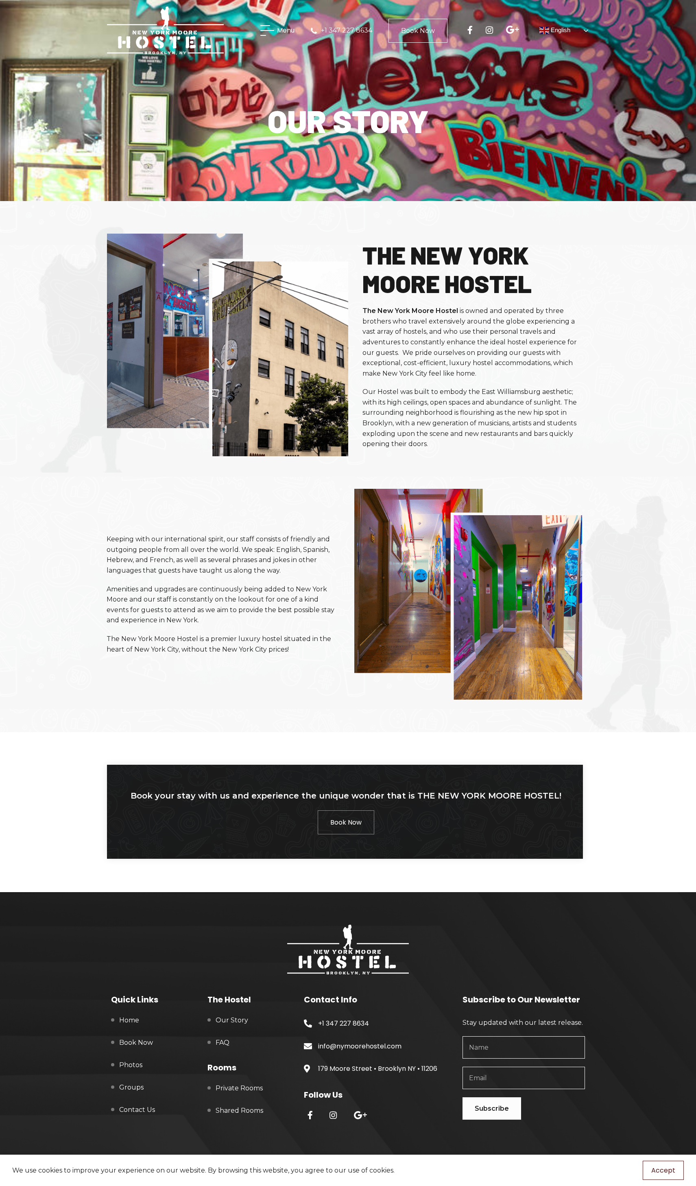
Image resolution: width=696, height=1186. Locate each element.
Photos (130, 1065)
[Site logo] (165, 30)
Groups (131, 1087)
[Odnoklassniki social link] (516, 30)
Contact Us (137, 1110)
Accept (663, 1170)
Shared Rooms (239, 1110)
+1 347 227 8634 (346, 30)
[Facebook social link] (473, 30)
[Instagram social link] (492, 30)
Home (129, 1020)
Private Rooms (239, 1088)
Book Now (418, 31)
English (559, 29)
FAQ (222, 1042)
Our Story (232, 1020)
